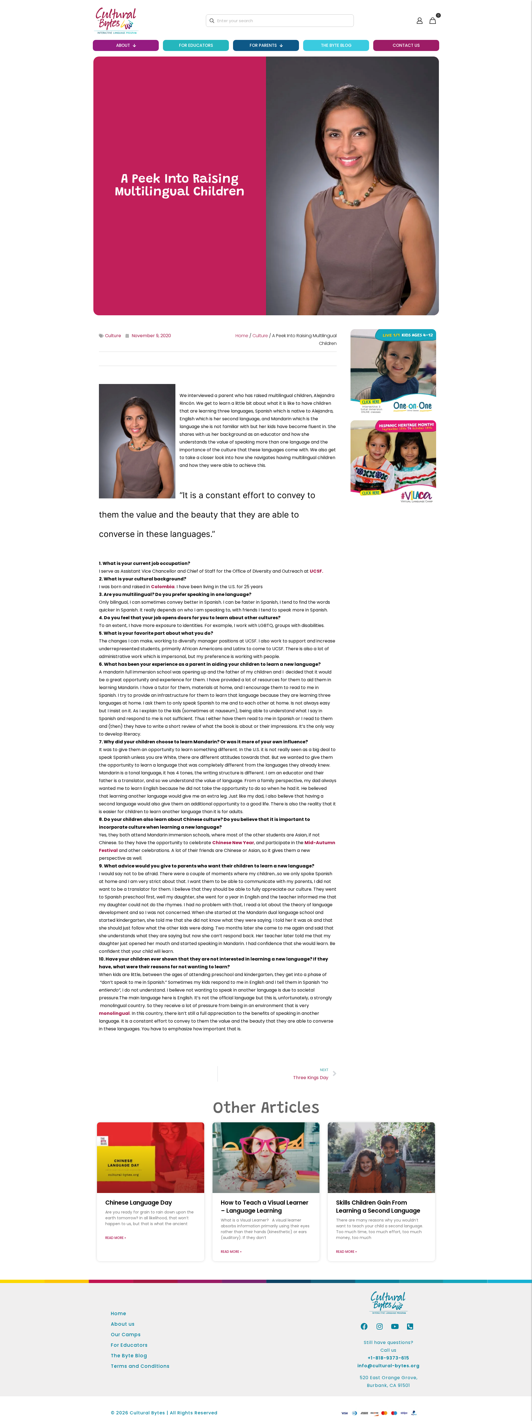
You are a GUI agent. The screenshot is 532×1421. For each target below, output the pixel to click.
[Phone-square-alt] (410, 1326)
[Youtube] (395, 1326)
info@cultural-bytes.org (388, 1366)
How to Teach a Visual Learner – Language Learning (264, 1207)
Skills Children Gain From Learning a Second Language (378, 1207)
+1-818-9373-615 (388, 1358)
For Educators (129, 1344)
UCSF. (316, 571)
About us (123, 1323)
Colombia (163, 586)
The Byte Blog (129, 1355)
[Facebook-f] (364, 1326)
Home (242, 335)
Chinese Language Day (138, 1203)
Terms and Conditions (140, 1366)
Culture (113, 335)
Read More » (115, 1237)
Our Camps (126, 1334)
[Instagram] (380, 1326)
